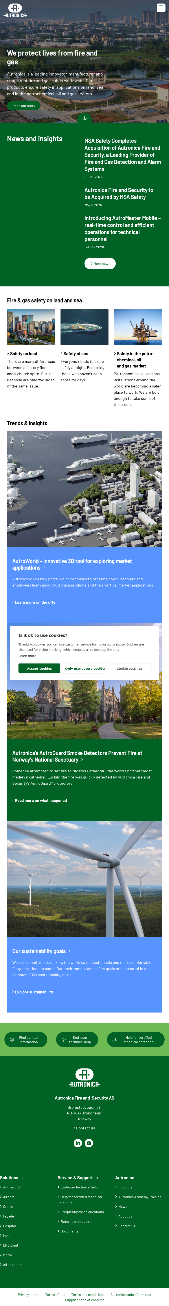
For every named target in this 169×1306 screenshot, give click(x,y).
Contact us (85, 1127)
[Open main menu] (161, 8)
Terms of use (55, 1294)
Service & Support (75, 1177)
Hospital (9, 1226)
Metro (7, 1255)
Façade (8, 1216)
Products (125, 1187)
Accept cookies (39, 668)
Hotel (7, 1235)
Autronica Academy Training (140, 1197)
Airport (8, 1197)
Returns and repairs (76, 1221)
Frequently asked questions (82, 1212)
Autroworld (12, 1187)
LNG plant (10, 1245)
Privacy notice (28, 1294)
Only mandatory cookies (85, 668)
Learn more (27, 655)
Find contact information (29, 1039)
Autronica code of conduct (130, 1294)
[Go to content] (84, 118)
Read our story (24, 105)
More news (102, 263)
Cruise (8, 1206)
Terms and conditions (88, 1294)
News (122, 1206)
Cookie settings (129, 668)
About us (125, 1216)
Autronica (124, 1177)
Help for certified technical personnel (138, 1039)
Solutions (9, 1177)
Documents (70, 1231)
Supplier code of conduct (84, 1300)
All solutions (12, 1264)
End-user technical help (80, 1039)
